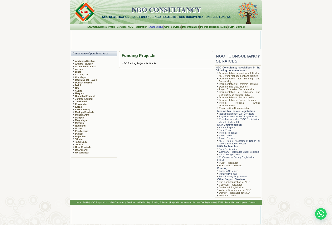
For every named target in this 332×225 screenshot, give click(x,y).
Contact (240, 27)
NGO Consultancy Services (122, 202)
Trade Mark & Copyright (236, 202)
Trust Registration (228, 149)
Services (122, 27)
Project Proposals (228, 133)
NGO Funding (156, 27)
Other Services (172, 27)
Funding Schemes (228, 171)
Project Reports (227, 138)
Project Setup (226, 135)
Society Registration (229, 154)
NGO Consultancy (166, 9)
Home (78, 202)
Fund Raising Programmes (233, 176)
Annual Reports (227, 127)
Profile (111, 27)
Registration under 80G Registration (238, 116)
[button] (321, 214)
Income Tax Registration (213, 27)
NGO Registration (137, 27)
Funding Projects (228, 173)
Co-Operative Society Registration (237, 157)
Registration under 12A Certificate (236, 113)
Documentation (190, 27)
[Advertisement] (164, 39)
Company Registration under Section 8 (239, 152)
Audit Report (225, 130)
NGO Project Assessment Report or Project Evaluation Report (239, 142)
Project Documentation (180, 202)
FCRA (231, 27)
